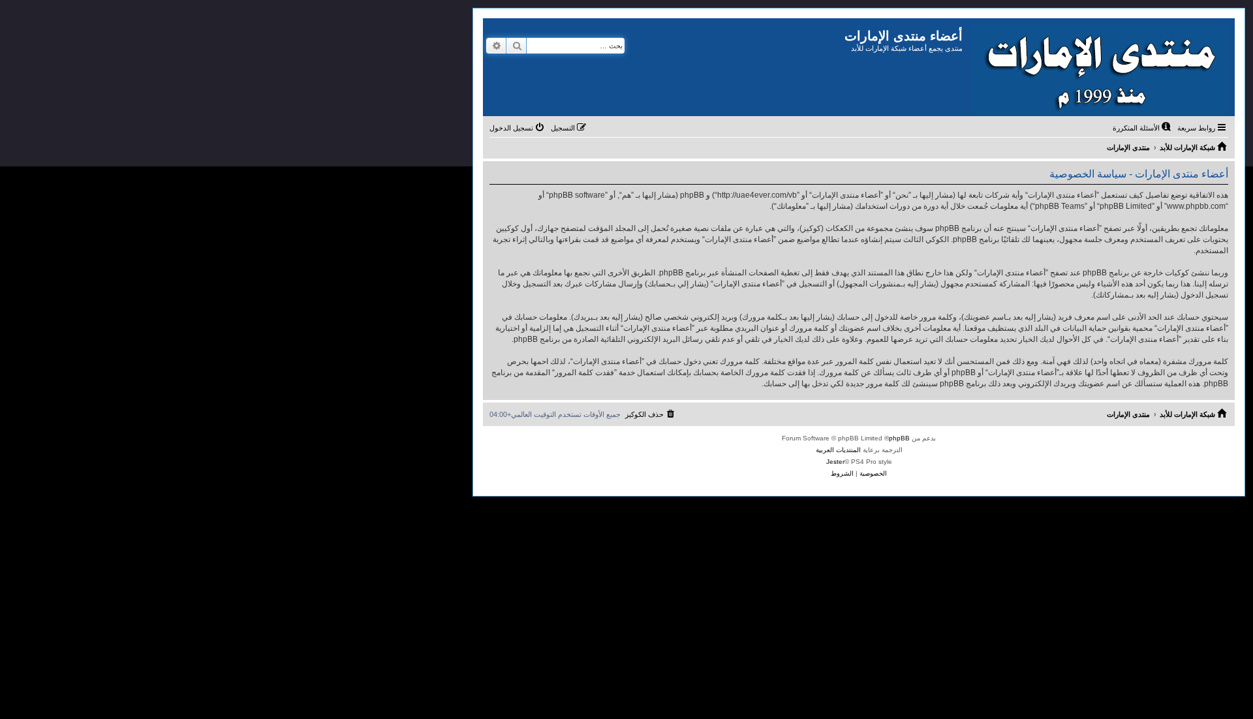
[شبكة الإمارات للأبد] (1099, 67)
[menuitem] (1143, 128)
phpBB (899, 438)
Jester (835, 461)
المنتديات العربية (838, 449)
